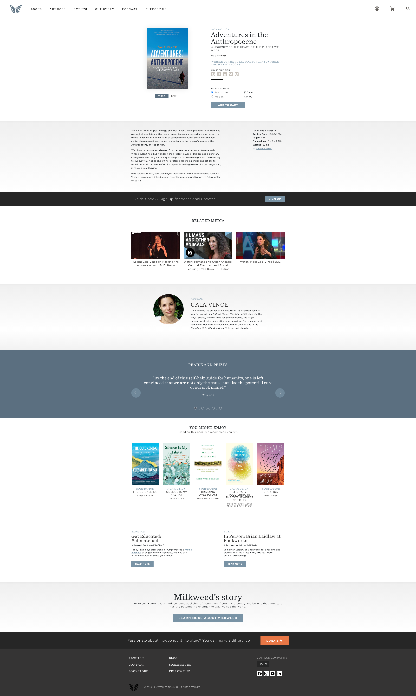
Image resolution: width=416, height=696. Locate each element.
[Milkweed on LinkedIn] (279, 673)
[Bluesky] (231, 74)
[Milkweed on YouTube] (272, 673)
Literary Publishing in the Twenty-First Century (239, 496)
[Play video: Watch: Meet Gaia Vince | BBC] (260, 245)
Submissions (180, 664)
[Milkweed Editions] (16, 11)
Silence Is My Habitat (176, 493)
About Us (136, 658)
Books (36, 9)
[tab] (195, 408)
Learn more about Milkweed (208, 618)
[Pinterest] (237, 74)
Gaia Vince (221, 55)
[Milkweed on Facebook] (259, 673)
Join (263, 663)
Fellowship (179, 671)
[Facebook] (213, 74)
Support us (156, 9)
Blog (173, 658)
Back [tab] (174, 96)
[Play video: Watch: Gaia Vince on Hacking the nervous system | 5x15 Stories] (155, 245)
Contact (136, 664)
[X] (219, 74)
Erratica (271, 492)
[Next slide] (280, 393)
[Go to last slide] (136, 393)
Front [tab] (161, 96)
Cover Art (264, 148)
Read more (144, 563)
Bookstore (138, 671)
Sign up (275, 199)
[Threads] (225, 74)
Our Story (104, 9)
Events (80, 9)
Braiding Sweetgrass (208, 493)
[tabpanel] (167, 58)
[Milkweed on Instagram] (266, 673)
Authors (58, 9)
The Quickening (145, 492)
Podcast (130, 9)
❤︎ (274, 641)
